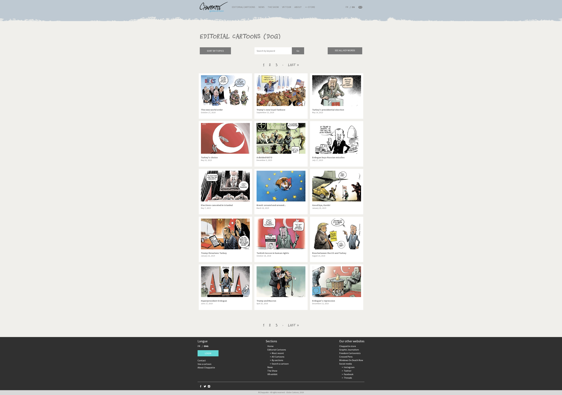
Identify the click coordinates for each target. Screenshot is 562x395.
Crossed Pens (346, 356)
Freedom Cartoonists (350, 353)
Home (270, 346)
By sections (277, 360)
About (298, 7)
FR (347, 7)
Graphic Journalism (349, 349)
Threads (348, 377)
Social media (345, 363)
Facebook (348, 374)
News (261, 7)
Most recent (278, 353)
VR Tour (286, 7)
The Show (273, 7)
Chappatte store (347, 346)
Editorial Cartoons (243, 7)
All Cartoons (278, 356)
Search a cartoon (280, 363)
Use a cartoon (204, 363)
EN (353, 7)
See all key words (345, 50)
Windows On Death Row (351, 360)
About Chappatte (206, 367)
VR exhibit (272, 374)
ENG (206, 346)
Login (208, 353)
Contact (202, 360)
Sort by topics (215, 50)
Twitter (347, 370)
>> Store (310, 7)
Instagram (349, 367)
